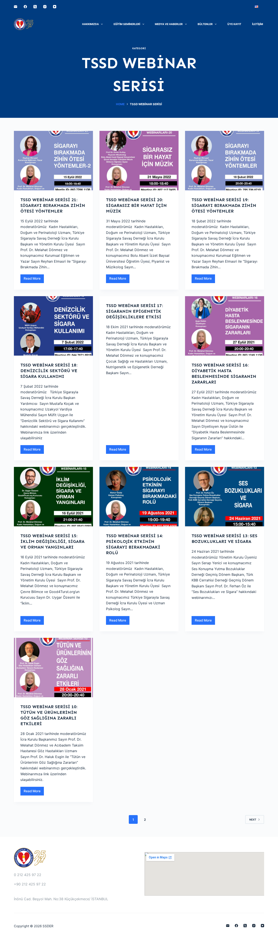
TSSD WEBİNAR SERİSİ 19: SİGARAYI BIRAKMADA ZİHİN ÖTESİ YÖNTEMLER (224, 205)
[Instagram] (44, 6)
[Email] (15, 6)
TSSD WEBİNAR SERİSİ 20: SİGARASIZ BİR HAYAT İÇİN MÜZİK (136, 205)
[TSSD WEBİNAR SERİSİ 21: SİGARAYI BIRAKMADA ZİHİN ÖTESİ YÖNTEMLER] (53, 160)
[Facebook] (25, 6)
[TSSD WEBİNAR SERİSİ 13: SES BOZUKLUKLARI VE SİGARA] (224, 496)
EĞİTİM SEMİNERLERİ (127, 24)
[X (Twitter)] (35, 6)
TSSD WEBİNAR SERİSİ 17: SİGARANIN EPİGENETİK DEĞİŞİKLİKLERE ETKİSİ (134, 311)
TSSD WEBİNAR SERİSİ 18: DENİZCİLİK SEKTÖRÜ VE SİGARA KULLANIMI (48, 370)
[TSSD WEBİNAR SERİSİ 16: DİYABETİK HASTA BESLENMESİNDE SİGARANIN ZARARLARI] (224, 326)
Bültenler (205, 24)
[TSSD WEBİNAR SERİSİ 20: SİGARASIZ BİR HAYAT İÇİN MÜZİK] (139, 160)
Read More (34, 279)
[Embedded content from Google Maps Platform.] (204, 874)
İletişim (257, 24)
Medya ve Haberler (169, 24)
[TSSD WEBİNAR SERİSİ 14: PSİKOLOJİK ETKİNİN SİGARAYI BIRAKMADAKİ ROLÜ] (139, 496)
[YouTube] (54, 6)
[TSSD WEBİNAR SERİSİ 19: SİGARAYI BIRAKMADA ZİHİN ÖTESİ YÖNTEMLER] (224, 160)
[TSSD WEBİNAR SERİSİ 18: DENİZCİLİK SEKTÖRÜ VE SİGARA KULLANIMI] (53, 326)
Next (252, 819)
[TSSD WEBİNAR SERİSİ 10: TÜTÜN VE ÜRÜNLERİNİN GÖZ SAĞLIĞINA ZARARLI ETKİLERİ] (53, 667)
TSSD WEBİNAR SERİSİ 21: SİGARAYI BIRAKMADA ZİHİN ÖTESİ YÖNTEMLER (52, 205)
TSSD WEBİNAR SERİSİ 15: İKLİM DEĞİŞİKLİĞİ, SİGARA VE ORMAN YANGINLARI (52, 541)
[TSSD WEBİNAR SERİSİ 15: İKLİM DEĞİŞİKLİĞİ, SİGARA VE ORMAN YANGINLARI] (53, 496)
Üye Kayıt (234, 24)
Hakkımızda (90, 24)
